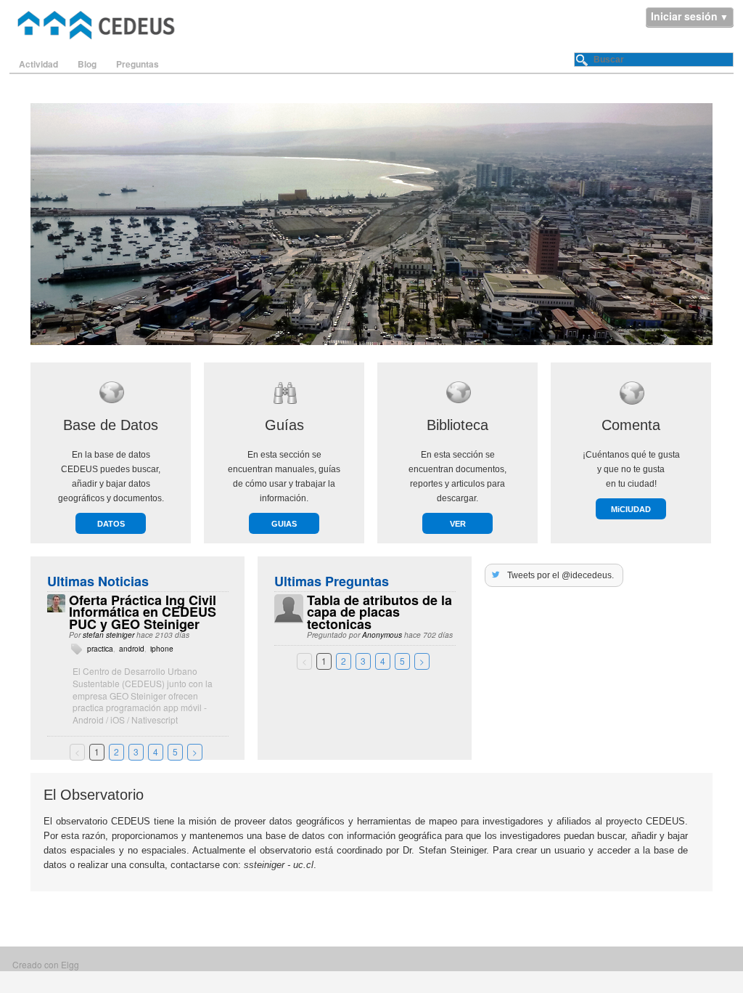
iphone (161, 648)
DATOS (111, 523)
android (131, 648)
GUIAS (284, 523)
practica (100, 648)
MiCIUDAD (631, 509)
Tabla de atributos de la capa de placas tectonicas (379, 612)
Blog (87, 63)
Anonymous (382, 635)
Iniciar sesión (684, 16)
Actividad (38, 63)
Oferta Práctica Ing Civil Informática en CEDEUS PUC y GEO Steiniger (142, 612)
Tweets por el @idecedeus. (560, 575)
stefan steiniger (108, 635)
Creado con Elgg (45, 964)
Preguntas (137, 63)
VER (458, 523)
